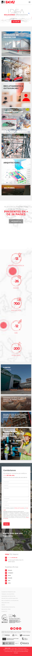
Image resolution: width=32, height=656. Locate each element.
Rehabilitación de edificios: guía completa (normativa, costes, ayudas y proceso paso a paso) (15, 416)
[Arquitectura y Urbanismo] (16, 171)
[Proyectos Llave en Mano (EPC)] (16, 146)
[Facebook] (11, 628)
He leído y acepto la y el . (15, 509)
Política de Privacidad (19, 508)
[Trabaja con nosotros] (16, 444)
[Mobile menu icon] (29, 2)
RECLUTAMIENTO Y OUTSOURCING (10, 600)
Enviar (6, 524)
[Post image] (16, 403)
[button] (2, 403)
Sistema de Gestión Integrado (21, 649)
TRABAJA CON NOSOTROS (8, 594)
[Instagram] (17, 628)
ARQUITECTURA (5, 602)
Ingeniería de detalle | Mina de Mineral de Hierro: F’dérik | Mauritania (14, 399)
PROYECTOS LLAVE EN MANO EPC (10, 598)
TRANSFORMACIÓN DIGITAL (8, 607)
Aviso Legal (14, 648)
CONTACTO (4, 611)
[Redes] (16, 69)
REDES (3, 604)
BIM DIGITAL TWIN (6, 609)
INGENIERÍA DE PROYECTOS (8, 596)
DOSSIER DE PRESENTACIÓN (8, 591)
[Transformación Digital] (16, 120)
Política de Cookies (22, 648)
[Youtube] (14, 628)
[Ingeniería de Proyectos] (16, 44)
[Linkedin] (20, 628)
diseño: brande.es (16, 654)
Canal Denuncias (9, 651)
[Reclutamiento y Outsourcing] (16, 95)
